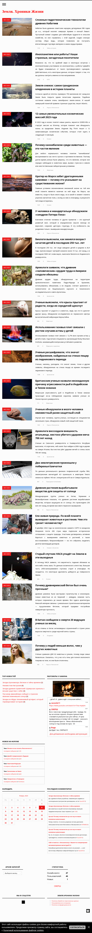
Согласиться (77, 927)
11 (18, 811)
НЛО (48, 79)
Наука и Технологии (53, 107)
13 (30, 811)
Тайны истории (51, 48)
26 (24, 819)
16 (6, 815)
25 (18, 819)
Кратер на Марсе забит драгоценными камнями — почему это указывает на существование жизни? (59, 180)
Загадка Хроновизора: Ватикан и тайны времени (22, 682)
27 (30, 819)
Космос (49, 139)
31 (12, 823)
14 (36, 811)
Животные (50, 170)
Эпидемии (50, 635)
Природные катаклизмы (53, 481)
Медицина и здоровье (53, 346)
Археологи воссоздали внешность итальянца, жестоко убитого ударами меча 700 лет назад (62, 434)
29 (42, 819)
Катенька (21, 781)
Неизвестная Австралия (12, 685)
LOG (20, 751)
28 (36, 819)
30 (6, 823)
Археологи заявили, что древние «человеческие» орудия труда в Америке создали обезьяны (60, 271)
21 (36, 815)
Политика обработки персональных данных (65, 901)
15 (42, 811)
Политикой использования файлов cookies (23, 930)
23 (6, 819)
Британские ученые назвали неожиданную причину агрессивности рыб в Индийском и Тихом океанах (62, 384)
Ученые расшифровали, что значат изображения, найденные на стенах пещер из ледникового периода (62, 356)
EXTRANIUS (84, 824)
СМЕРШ (57, 886)
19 (24, 815)
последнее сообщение (10, 751)
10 (12, 811)
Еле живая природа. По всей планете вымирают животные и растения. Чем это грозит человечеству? (61, 519)
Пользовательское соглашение (61, 903)
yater (20, 759)
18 (18, 815)
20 (30, 815)
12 (24, 811)
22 (42, 815)
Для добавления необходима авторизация (68, 734)
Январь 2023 (23, 796)
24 (12, 819)
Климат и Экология (52, 548)
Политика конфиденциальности (61, 905)
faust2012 (82, 801)
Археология (50, 296)
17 (12, 815)
